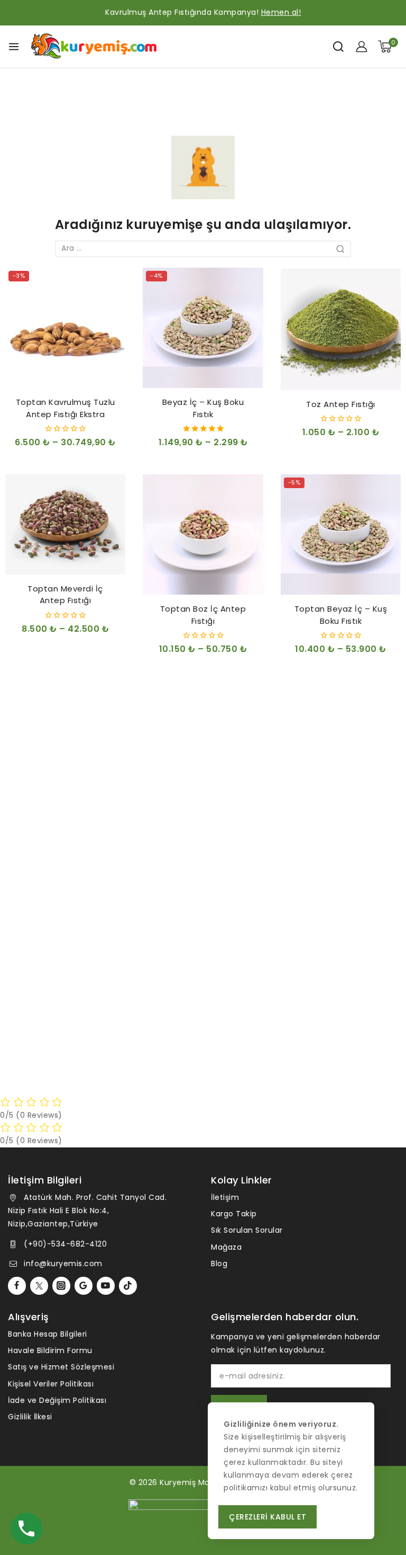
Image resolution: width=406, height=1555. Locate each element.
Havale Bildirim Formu (50, 1350)
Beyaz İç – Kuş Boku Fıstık (203, 408)
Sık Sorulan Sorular (247, 1230)
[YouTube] (106, 1286)
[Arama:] (203, 248)
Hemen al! (281, 12)
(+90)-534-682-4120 (65, 1244)
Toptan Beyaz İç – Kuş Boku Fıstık (340, 614)
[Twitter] (39, 1286)
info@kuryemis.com (63, 1263)
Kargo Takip (234, 1213)
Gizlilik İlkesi (30, 1416)
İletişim (225, 1197)
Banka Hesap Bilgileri (47, 1334)
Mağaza (226, 1247)
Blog (219, 1263)
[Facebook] (17, 1286)
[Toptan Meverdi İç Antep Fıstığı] (65, 524)
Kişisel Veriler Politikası (51, 1384)
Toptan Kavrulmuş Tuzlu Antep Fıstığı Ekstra (65, 408)
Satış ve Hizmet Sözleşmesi (61, 1367)
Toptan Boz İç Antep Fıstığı (203, 614)
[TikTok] (128, 1286)
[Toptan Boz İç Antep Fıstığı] (203, 534)
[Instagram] (61, 1286)
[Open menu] (14, 46)
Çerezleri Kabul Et (267, 1517)
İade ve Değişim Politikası (57, 1400)
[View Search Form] (338, 46)
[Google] (84, 1286)
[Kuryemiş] (94, 46)
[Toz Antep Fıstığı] (341, 329)
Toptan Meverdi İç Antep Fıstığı (65, 594)
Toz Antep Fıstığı (340, 404)
